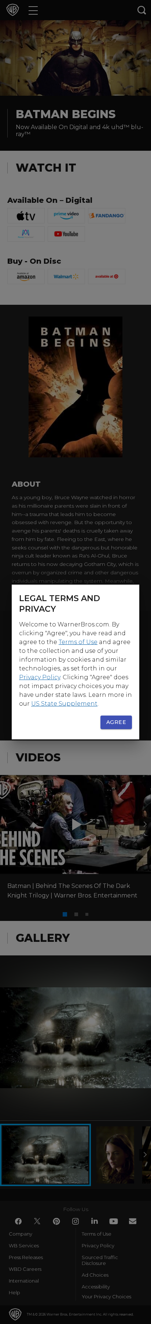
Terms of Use (78, 642)
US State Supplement (64, 703)
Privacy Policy (39, 677)
